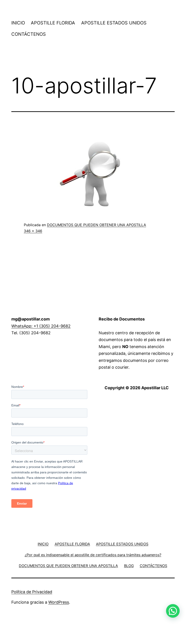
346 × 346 (33, 231)
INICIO (18, 23)
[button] (173, 611)
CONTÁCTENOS (28, 34)
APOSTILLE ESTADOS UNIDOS (114, 23)
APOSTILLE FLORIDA (53, 23)
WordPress (58, 602)
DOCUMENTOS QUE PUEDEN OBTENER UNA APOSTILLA (96, 225)
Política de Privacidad (31, 591)
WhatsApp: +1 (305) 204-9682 (41, 326)
